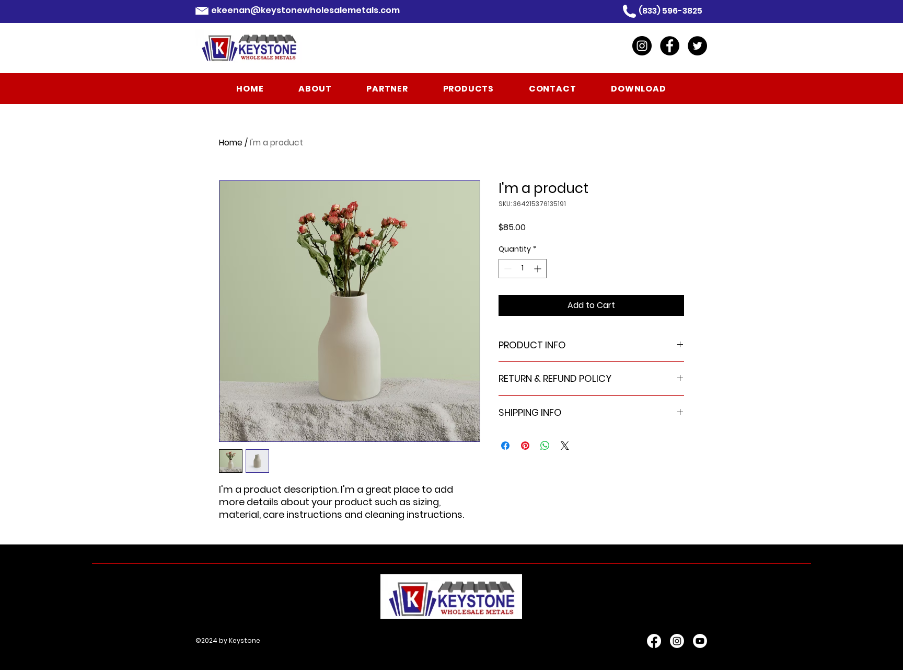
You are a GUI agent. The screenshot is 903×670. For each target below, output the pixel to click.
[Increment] (538, 268)
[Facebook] (669, 45)
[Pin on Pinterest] (525, 445)
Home (230, 143)
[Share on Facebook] (505, 445)
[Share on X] (565, 445)
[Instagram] (642, 45)
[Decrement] (506, 268)
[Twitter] (697, 45)
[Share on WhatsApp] (545, 445)
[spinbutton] (522, 268)
